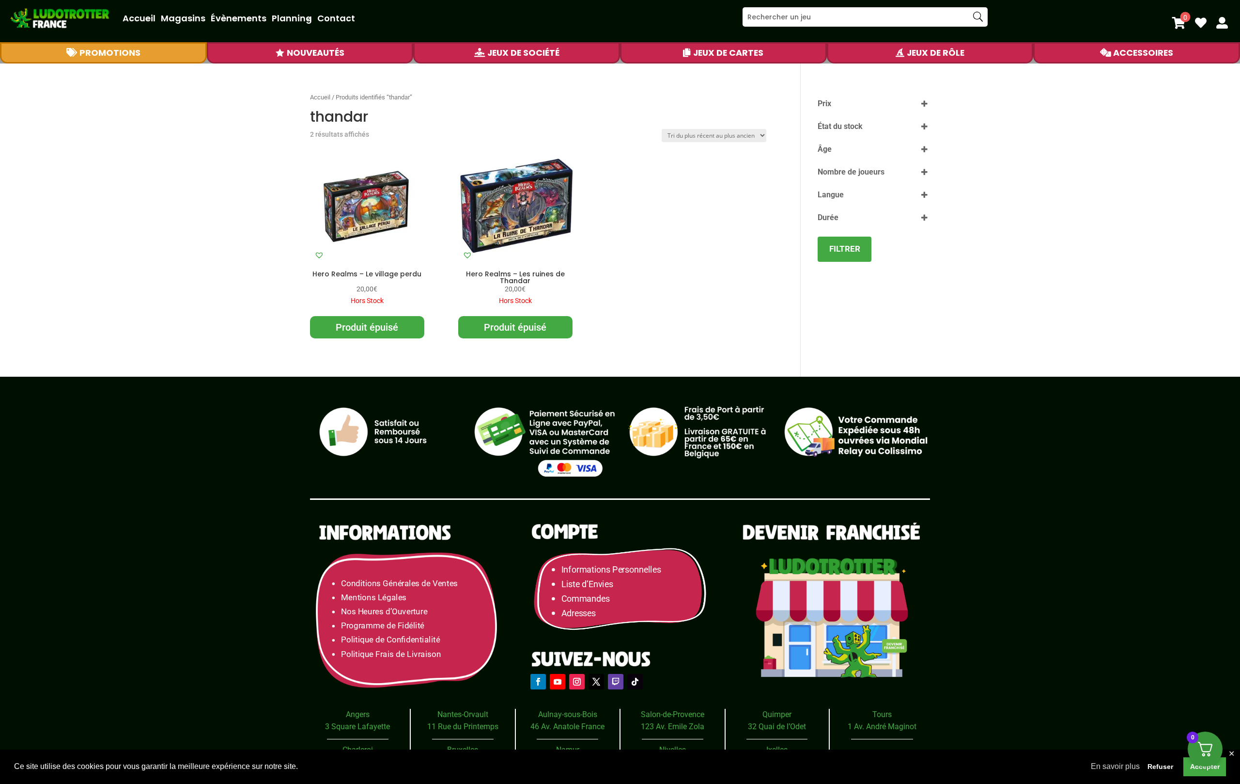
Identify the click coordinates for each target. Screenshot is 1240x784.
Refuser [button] (1160, 766)
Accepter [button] (1205, 766)
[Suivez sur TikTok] (635, 681)
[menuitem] (1178, 22)
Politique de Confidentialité (390, 640)
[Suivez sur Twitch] (615, 681)
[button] (319, 255)
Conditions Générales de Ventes (399, 583)
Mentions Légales (373, 597)
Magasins (183, 18)
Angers (358, 714)
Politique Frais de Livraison (391, 654)
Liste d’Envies (590, 584)
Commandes (585, 598)
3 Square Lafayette (357, 726)
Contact (336, 18)
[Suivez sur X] (596, 681)
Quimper (776, 714)
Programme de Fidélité (382, 626)
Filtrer (844, 249)
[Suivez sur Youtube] (557, 681)
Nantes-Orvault (462, 714)
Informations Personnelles (611, 569)
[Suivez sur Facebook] (538, 681)
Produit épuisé (367, 327)
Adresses (578, 613)
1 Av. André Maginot (882, 726)
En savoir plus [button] (1115, 766)
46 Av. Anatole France (567, 726)
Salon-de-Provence (672, 714)
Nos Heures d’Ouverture (384, 612)
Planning (292, 18)
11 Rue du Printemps (462, 726)
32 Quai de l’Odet (777, 726)
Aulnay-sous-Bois (567, 714)
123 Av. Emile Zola (672, 726)
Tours (882, 714)
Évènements (238, 18)
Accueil (139, 18)
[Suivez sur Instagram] (577, 681)
